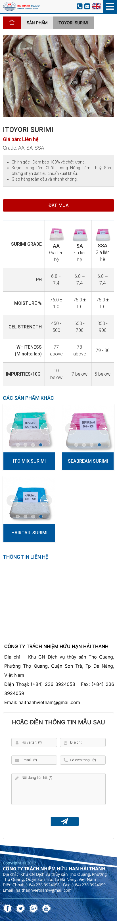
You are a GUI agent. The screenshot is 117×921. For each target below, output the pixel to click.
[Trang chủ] (12, 22)
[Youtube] (46, 908)
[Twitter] (20, 908)
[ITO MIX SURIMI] (29, 428)
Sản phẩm (37, 22)
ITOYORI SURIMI (72, 22)
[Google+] (33, 908)
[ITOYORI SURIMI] (58, 75)
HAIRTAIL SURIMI (29, 532)
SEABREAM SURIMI (88, 461)
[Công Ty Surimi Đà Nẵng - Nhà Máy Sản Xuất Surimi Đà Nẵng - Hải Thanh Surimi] (21, 6)
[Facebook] (7, 908)
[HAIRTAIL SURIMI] (29, 500)
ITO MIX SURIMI (29, 461)
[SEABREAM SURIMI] (88, 428)
